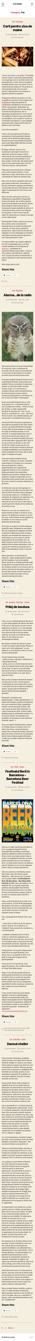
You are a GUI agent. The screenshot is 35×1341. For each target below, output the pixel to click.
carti (5, 281)
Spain (16, 767)
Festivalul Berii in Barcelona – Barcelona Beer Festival (17, 776)
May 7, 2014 (25, 300)
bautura (6, 758)
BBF (28, 1028)
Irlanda (12, 602)
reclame (19, 593)
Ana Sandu (17, 4)
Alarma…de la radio (17, 295)
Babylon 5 (5, 249)
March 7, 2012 (25, 787)
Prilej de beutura (17, 607)
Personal (19, 21)
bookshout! (6, 102)
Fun (13, 21)
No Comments (18, 37)
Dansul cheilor (17, 1044)
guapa (16, 1317)
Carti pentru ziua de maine (17, 28)
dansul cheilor (8, 1317)
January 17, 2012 (25, 1048)
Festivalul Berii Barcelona (16, 1030)
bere (11, 758)
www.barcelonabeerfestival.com (14, 1011)
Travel (27, 602)
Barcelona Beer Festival (18, 1028)
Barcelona (7, 1028)
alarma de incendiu (10, 593)
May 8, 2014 (25, 34)
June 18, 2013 (25, 611)
